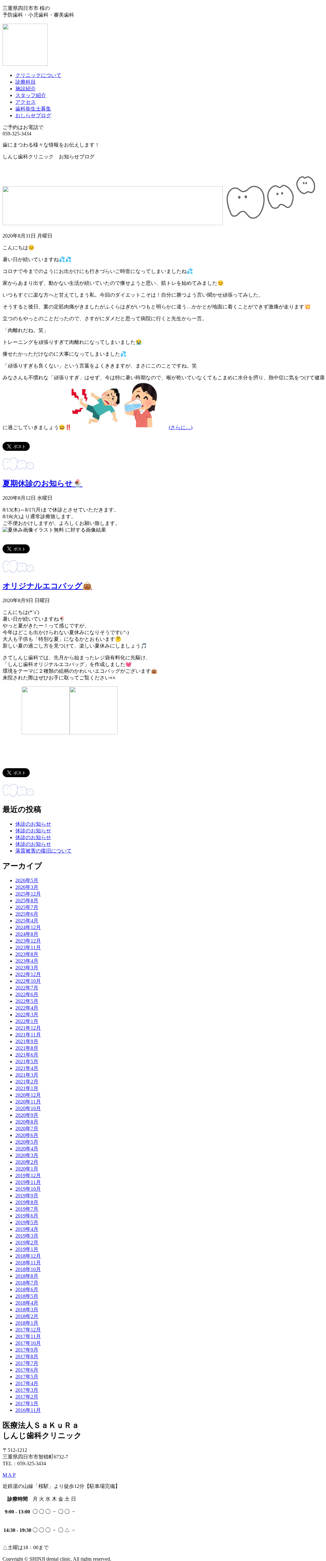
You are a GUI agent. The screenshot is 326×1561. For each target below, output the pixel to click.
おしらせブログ (33, 115)
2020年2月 (26, 1162)
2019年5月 (26, 1222)
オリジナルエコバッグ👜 (47, 586)
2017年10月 (28, 1343)
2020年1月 (26, 1168)
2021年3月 (26, 1075)
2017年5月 (26, 1376)
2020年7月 (26, 1128)
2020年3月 (26, 1155)
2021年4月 (26, 1068)
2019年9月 (26, 1195)
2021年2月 (26, 1081)
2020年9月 (26, 1115)
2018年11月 (28, 1262)
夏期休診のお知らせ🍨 (42, 483)
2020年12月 (28, 1095)
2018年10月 (28, 1269)
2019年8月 (26, 1202)
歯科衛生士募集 (33, 108)
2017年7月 (26, 1363)
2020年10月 (28, 1108)
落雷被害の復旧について (43, 850)
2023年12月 (28, 940)
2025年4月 (26, 920)
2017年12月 (28, 1329)
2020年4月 (26, 1148)
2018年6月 (26, 1289)
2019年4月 (26, 1229)
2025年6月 (26, 914)
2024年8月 (26, 934)
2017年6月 (26, 1370)
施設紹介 (25, 88)
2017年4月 (26, 1383)
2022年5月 (26, 1001)
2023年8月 (26, 954)
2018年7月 (26, 1282)
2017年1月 (26, 1403)
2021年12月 (28, 1028)
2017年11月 (28, 1336)
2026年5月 (26, 880)
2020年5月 (26, 1142)
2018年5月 (26, 1296)
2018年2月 (26, 1316)
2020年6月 (26, 1135)
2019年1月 (26, 1249)
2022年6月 (26, 994)
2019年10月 (28, 1189)
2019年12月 (28, 1175)
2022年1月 (26, 1021)
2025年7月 (26, 907)
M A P (9, 1475)
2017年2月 (26, 1396)
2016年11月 (28, 1410)
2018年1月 (26, 1323)
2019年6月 (26, 1215)
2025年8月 (26, 900)
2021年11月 (28, 1034)
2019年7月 (26, 1209)
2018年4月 (26, 1303)
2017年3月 (26, 1390)
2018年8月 (26, 1276)
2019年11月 (28, 1182)
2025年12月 (28, 894)
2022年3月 (26, 1014)
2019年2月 (26, 1242)
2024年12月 (28, 927)
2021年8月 (26, 1048)
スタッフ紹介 (30, 95)
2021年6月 (26, 1054)
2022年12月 (28, 974)
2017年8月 (26, 1356)
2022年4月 (26, 1008)
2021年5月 (26, 1061)
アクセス (25, 102)
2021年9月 (26, 1041)
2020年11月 (28, 1101)
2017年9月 (26, 1350)
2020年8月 (26, 1122)
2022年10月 (28, 981)
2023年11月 (28, 947)
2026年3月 (26, 887)
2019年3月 (26, 1236)
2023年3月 (26, 967)
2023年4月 (26, 961)
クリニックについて (38, 75)
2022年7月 (26, 987)
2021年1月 (26, 1088)
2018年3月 (26, 1309)
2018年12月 (28, 1256)
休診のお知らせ (33, 824)
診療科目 (25, 82)
